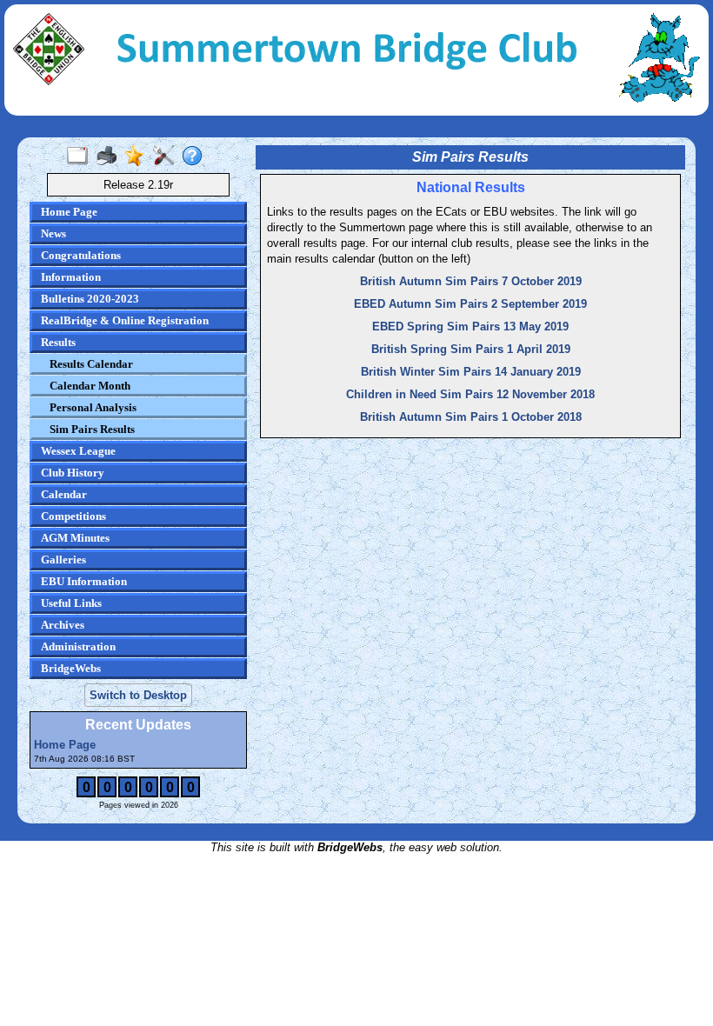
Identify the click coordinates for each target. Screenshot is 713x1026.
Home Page (69, 211)
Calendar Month (90, 385)
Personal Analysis (93, 407)
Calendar (64, 494)
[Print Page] (110, 156)
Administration (78, 646)
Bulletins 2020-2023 (90, 298)
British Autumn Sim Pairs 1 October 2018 (471, 416)
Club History (72, 472)
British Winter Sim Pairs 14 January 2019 (471, 371)
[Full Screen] (81, 156)
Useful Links (71, 603)
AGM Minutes (75, 537)
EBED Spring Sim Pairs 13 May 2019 (470, 326)
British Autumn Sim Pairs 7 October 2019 (471, 281)
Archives (62, 624)
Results (58, 342)
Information (71, 276)
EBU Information (84, 581)
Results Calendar (91, 363)
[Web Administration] (167, 156)
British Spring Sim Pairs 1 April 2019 (470, 349)
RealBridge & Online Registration (125, 320)
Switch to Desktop (138, 695)
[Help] (196, 156)
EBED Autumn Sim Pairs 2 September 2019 (470, 303)
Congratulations (81, 255)
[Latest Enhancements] (138, 156)
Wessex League (78, 450)
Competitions (73, 516)
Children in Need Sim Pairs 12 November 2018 (470, 394)
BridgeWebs (71, 668)
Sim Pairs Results (92, 429)
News (53, 233)
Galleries (63, 559)
